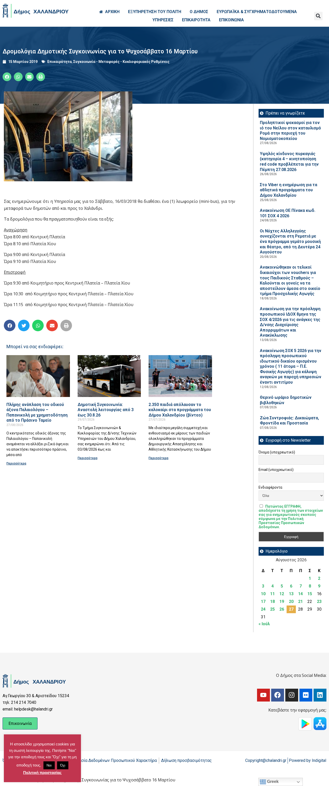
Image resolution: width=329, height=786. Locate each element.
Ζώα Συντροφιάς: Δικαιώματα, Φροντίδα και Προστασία (289, 420)
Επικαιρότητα (59, 62)
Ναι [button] (49, 765)
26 (281, 609)
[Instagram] (291, 695)
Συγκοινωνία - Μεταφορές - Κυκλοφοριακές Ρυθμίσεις (121, 62)
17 (263, 601)
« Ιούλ (264, 623)
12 (281, 593)
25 (272, 609)
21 (300, 601)
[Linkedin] (320, 695)
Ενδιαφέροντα (270, 487)
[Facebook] (277, 695)
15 (309, 593)
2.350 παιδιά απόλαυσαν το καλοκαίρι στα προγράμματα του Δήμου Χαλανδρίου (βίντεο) (180, 410)
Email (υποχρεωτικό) (276, 470)
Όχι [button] (62, 765)
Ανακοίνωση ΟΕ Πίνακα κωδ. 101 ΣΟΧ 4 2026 (287, 213)
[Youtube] (263, 695)
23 (319, 601)
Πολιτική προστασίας (42, 772)
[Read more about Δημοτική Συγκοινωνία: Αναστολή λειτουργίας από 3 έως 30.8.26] (109, 376)
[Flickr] (305, 695)
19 (281, 601)
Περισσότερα (16, 463)
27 (291, 609)
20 (291, 601)
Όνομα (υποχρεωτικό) (277, 452)
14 (300, 593)
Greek (272, 781)
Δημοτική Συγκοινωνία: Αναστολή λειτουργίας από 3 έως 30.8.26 (106, 410)
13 (291, 593)
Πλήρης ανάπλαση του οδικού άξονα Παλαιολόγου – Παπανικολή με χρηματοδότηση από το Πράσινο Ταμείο (37, 412)
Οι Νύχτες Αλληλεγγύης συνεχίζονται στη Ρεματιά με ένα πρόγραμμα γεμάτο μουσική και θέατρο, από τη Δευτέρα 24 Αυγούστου (290, 241)
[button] (318, 16)
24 (263, 609)
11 (272, 593)
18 (272, 601)
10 (263, 593)
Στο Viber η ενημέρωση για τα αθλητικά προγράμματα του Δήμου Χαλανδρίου (288, 190)
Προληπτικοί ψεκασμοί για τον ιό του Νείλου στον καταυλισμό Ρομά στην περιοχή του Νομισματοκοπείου (290, 130)
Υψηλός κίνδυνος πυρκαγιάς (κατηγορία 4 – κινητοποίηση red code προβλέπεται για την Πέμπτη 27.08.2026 (289, 161)
